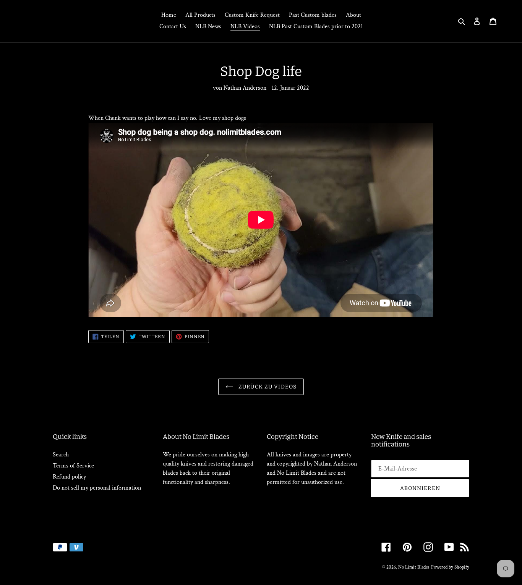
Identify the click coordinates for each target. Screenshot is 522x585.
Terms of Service (73, 466)
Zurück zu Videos (267, 387)
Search (61, 455)
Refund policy (69, 477)
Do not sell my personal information (97, 488)
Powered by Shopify (450, 567)
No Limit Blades (414, 567)
